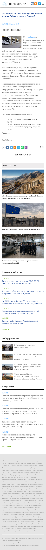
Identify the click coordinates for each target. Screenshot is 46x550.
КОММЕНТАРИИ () (23, 155)
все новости (5, 329)
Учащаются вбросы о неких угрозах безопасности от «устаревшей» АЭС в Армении (23, 292)
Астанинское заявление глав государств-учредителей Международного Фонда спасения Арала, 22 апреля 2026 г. (22, 437)
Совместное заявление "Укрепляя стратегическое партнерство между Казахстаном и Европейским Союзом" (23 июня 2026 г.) (22, 398)
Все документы (6, 446)
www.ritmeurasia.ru (20, 543)
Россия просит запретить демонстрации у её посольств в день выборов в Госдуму (20, 312)
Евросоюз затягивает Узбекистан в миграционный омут (22, 229)
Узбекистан (8, 140)
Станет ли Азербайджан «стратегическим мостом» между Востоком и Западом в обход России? (28, 376)
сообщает (31, 37)
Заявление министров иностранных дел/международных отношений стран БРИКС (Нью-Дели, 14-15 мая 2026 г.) (22, 424)
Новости (12, 24)
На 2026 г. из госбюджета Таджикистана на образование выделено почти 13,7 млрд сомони (22, 302)
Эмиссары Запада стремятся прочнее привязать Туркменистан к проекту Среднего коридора (27, 366)
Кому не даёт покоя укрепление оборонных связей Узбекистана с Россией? (20, 262)
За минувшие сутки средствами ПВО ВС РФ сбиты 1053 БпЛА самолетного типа (20, 282)
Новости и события (11, 30)
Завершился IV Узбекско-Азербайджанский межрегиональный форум (20, 322)
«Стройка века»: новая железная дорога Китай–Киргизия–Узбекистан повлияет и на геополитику (23, 197)
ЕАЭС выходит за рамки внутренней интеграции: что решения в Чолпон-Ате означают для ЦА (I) (29, 357)
